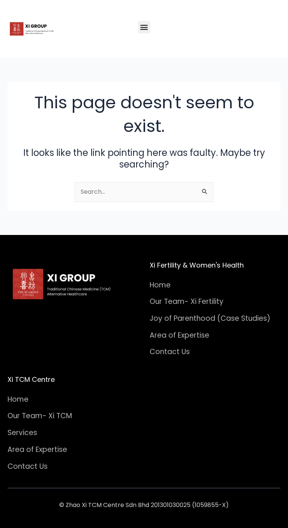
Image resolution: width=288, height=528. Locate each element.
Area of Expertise (179, 335)
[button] (144, 27)
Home (160, 285)
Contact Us (170, 352)
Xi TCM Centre (31, 379)
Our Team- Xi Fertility (187, 301)
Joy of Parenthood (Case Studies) (210, 318)
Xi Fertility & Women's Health (197, 265)
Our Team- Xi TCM (40, 416)
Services (22, 433)
